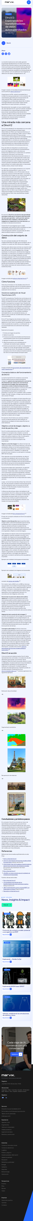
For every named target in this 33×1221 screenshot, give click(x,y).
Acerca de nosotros (7, 1200)
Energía (4, 1164)
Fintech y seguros (6, 1152)
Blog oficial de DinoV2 (9, 880)
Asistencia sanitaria (7, 1157)
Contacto (4, 1205)
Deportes (4, 1169)
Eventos (4, 1183)
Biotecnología (5, 1171)
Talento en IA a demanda (8, 1113)
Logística (4, 1150)
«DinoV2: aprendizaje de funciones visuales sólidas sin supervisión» (14, 648)
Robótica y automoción (8, 1134)
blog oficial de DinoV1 (19, 513)
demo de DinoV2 (15, 91)
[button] (29, 2)
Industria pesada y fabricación (10, 1155)
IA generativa (5, 1124)
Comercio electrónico (8, 1147)
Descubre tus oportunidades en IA (11, 1109)
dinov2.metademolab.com (9, 671)
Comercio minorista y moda (9, 1145)
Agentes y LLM (6, 1122)
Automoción (5, 1174)
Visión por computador (8, 1127)
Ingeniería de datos (7, 1132)
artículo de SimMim (14, 581)
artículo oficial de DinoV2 (19, 278)
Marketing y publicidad (8, 1162)
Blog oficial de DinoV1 (9, 871)
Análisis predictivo (7, 1129)
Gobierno (4, 1167)
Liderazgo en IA (6, 1116)
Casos (3, 1190)
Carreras (4, 1202)
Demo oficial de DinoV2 (9, 858)
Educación (4, 1159)
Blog (3, 1186)
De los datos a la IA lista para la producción (13, 1111)
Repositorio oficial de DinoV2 (11, 891)
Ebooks (4, 1188)
